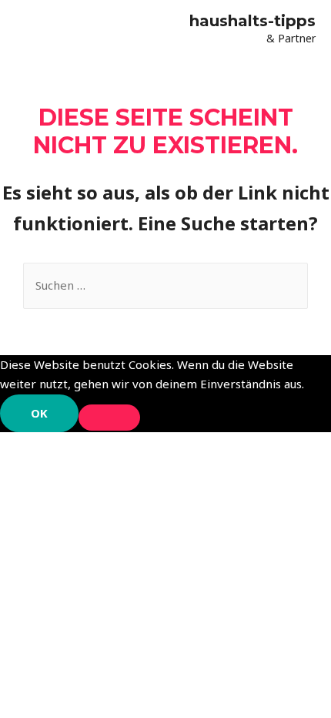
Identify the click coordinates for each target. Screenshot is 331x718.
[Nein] (109, 417)
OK (39, 413)
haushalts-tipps (252, 21)
